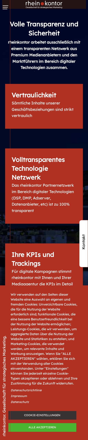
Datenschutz (20, 402)
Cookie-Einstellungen (42, 415)
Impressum (19, 396)
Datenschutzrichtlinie (26, 390)
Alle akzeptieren (42, 427)
